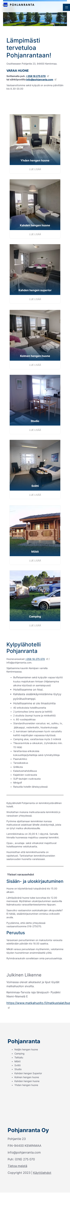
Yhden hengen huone (26, 1085)
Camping (19, 1053)
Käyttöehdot (42, 1172)
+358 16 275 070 (36, 76)
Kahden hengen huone (26, 1081)
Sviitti (17, 1065)
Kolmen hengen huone (26, 1077)
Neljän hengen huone (26, 1049)
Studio (18, 1069)
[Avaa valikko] (66, 7)
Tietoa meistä (17, 1166)
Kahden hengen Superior (28, 1073)
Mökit (17, 1061)
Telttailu (18, 1057)
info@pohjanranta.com (39, 79)
